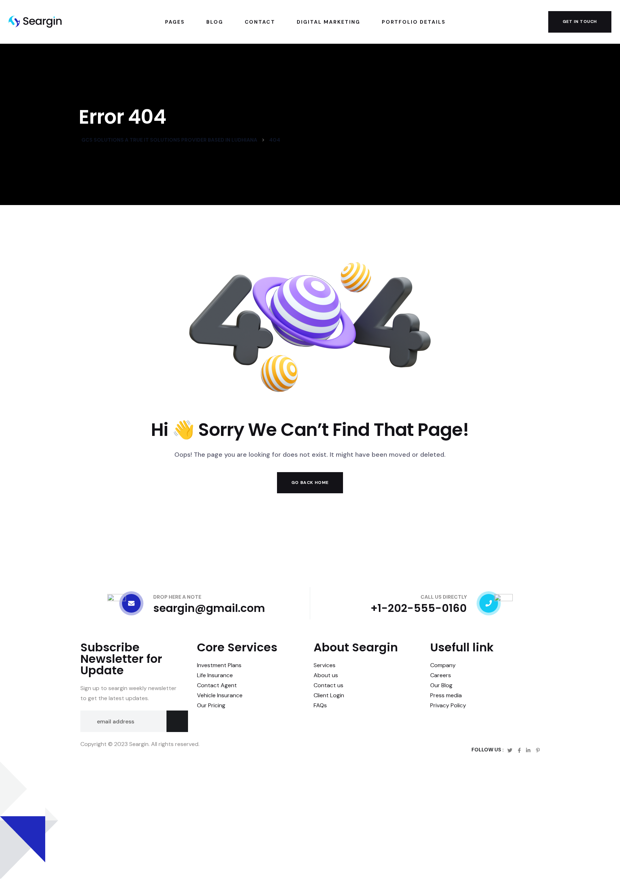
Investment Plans (219, 665)
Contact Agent (217, 685)
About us (326, 675)
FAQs (320, 705)
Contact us (328, 685)
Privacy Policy (448, 705)
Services (324, 665)
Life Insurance (215, 675)
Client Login (329, 695)
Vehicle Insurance (220, 695)
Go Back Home (310, 482)
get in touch (580, 21)
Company (443, 665)
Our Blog (441, 685)
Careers (440, 675)
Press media (446, 695)
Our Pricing (211, 705)
